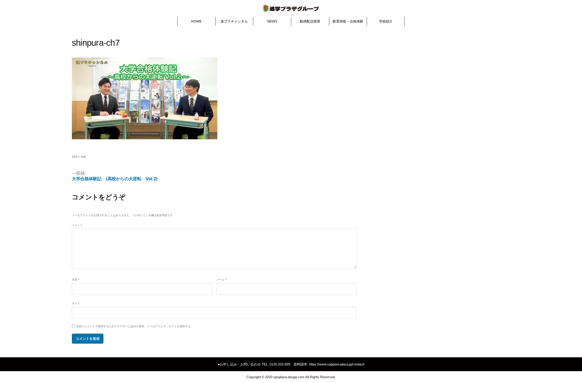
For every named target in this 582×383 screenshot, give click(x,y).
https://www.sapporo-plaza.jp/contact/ (336, 364)
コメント (77, 225)
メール (221, 279)
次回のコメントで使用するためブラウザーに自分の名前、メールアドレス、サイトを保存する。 (134, 326)
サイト (76, 303)
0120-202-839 (280, 364)
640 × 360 (79, 156)
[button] (196, 21)
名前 (75, 279)
